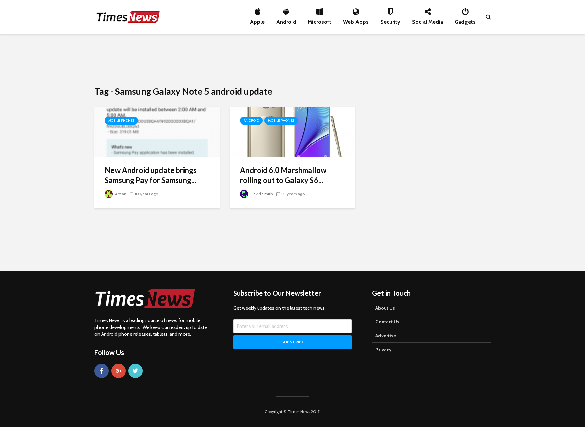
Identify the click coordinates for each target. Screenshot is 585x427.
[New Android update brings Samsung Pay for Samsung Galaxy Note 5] (157, 131)
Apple (257, 20)
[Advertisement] (292, 59)
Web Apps (356, 20)
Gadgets (465, 20)
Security (390, 20)
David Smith (261, 193)
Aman (120, 193)
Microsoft (319, 20)
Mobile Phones (121, 120)
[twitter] (135, 371)
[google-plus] (118, 371)
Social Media (427, 20)
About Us (385, 308)
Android (286, 20)
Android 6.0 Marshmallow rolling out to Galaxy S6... (283, 175)
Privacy (383, 349)
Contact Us (387, 322)
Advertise (385, 336)
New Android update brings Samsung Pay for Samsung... (151, 175)
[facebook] (101, 371)
